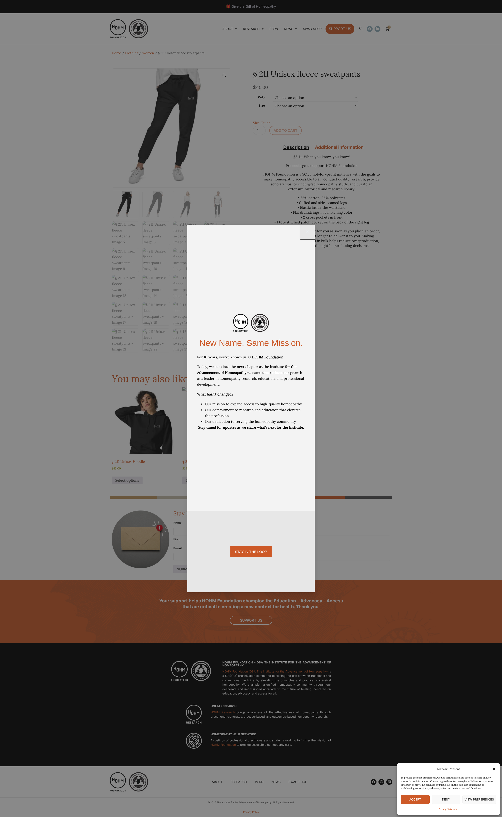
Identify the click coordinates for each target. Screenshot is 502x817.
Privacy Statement (448, 809)
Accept (415, 799)
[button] (494, 769)
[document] (251, 408)
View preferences (479, 799)
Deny (446, 799)
